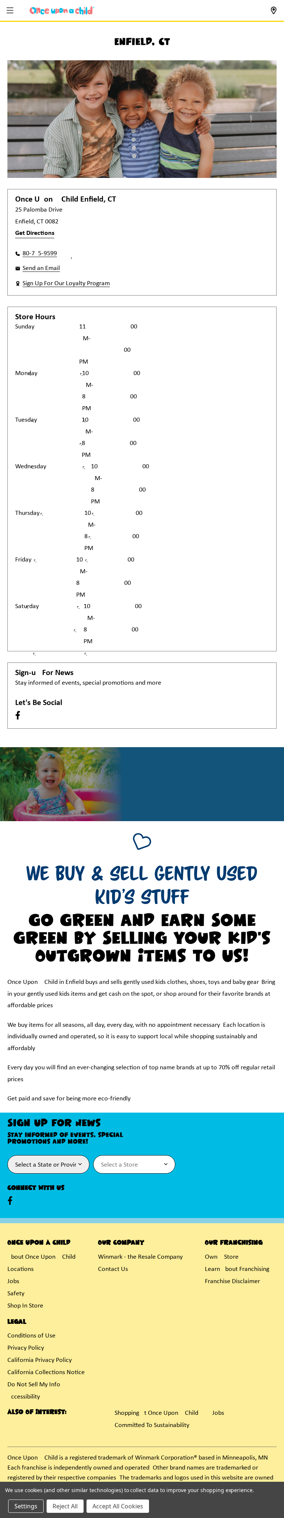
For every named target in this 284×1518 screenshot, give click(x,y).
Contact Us (113, 1269)
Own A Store (222, 1257)
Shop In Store (25, 1305)
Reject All (65, 1506)
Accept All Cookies (117, 1506)
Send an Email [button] (41, 268)
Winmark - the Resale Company (140, 1257)
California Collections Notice (46, 1372)
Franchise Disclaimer (232, 1281)
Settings (25, 1506)
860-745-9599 (40, 253)
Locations (20, 1269)
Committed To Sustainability (152, 1425)
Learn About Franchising (237, 1269)
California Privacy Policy (39, 1360)
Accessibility (23, 1396)
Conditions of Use (31, 1335)
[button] (11, 11)
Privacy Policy (25, 1348)
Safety (15, 1293)
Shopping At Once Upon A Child (156, 1413)
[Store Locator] (274, 12)
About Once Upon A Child (41, 1257)
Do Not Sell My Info (33, 1384)
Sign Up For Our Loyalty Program (66, 283)
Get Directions (34, 233)
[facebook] (17, 715)
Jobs (13, 1281)
